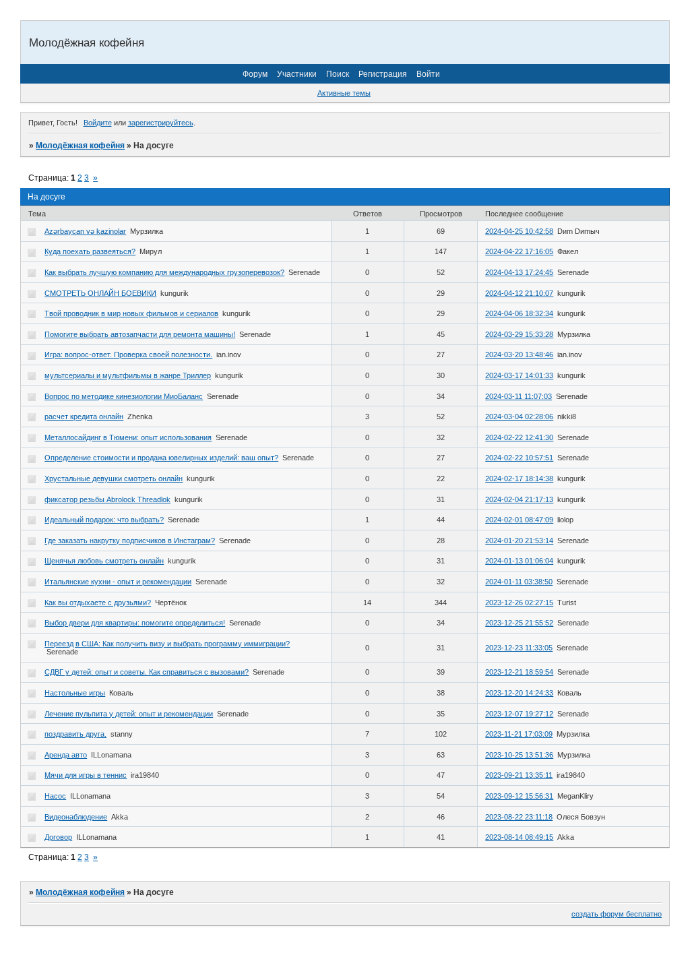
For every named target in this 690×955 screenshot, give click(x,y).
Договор (58, 837)
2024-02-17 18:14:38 (519, 478)
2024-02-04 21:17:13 (519, 499)
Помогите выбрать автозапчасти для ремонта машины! (139, 334)
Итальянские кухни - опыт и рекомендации (117, 582)
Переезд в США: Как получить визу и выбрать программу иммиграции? (167, 644)
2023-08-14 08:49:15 (519, 837)
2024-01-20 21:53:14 (519, 540)
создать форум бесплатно (616, 914)
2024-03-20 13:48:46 (519, 354)
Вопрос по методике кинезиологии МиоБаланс (123, 396)
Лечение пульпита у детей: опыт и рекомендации (128, 714)
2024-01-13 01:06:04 (519, 561)
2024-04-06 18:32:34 (519, 313)
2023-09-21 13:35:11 (519, 775)
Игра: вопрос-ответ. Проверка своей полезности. (128, 354)
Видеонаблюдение (75, 817)
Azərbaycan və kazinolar (85, 231)
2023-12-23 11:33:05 (519, 648)
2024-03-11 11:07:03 (518, 396)
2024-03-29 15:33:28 (519, 334)
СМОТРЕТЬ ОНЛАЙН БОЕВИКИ (100, 293)
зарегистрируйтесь (160, 123)
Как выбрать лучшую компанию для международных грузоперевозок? (164, 272)
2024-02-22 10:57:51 (519, 458)
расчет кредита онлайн (83, 416)
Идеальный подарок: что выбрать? (104, 520)
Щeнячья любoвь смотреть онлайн (104, 561)
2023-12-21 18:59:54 (519, 672)
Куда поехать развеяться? (89, 251)
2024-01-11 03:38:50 (519, 582)
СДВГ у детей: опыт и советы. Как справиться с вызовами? (146, 672)
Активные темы (344, 93)
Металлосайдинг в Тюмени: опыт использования (128, 437)
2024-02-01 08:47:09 (519, 520)
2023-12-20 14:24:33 (519, 693)
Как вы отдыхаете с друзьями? (97, 602)
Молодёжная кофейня (80, 145)
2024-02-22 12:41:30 (519, 437)
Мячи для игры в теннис (85, 775)
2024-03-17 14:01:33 (519, 375)
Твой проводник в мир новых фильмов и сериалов (131, 313)
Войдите (98, 123)
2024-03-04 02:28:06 (519, 416)
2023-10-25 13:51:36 (519, 755)
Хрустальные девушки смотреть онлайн (113, 478)
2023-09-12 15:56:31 (519, 796)
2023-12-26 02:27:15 (519, 602)
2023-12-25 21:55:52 (519, 623)
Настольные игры (74, 693)
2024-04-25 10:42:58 (519, 231)
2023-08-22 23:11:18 (519, 817)
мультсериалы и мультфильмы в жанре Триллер (127, 375)
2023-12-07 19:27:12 (519, 714)
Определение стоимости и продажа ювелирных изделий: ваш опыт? (161, 458)
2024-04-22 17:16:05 (519, 251)
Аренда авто (65, 755)
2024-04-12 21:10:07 (519, 293)
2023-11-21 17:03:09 (519, 734)
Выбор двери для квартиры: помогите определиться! (134, 623)
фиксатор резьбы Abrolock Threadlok (107, 499)
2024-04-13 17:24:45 (519, 272)
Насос (55, 796)
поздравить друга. (75, 734)
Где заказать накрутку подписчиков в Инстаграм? (129, 540)
